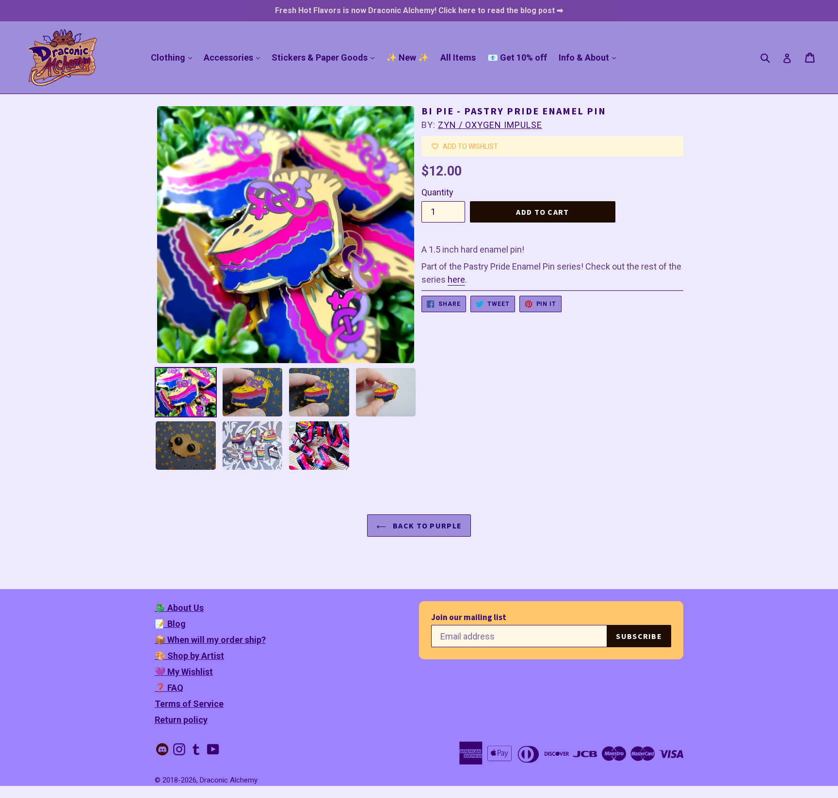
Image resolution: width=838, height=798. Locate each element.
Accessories (234, 57)
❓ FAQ (169, 688)
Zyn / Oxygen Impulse (490, 125)
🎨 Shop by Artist (189, 656)
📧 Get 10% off (517, 57)
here (456, 279)
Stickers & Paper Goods (325, 57)
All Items (458, 57)
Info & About (590, 57)
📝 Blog (170, 624)
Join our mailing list (468, 617)
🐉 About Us (179, 608)
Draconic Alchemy (229, 780)
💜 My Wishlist (184, 672)
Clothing (174, 57)
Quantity (437, 192)
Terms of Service (189, 704)
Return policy (181, 720)
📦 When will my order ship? (210, 640)
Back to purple (426, 525)
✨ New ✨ (407, 57)
